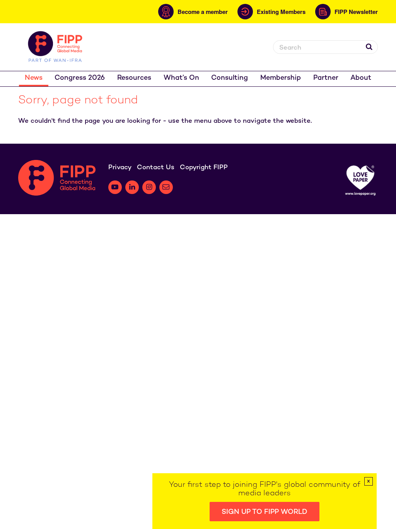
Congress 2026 (80, 78)
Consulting (229, 78)
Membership (280, 78)
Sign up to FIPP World (264, 512)
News (34, 78)
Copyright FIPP (204, 167)
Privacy (119, 167)
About (360, 78)
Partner (325, 78)
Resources (134, 78)
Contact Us (155, 167)
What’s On (181, 78)
